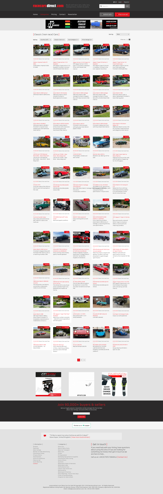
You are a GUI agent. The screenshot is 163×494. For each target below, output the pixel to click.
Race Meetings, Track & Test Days (68, 473)
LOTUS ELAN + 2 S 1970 (79, 314)
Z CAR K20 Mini (77, 154)
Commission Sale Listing (65, 458)
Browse (35, 446)
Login (120, 2)
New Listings (37, 450)
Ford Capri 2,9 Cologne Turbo (120, 314)
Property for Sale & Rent (65, 477)
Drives (60, 453)
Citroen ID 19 (36, 185)
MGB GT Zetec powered (79, 217)
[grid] (129, 39)
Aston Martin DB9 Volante (100, 123)
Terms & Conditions (39, 458)
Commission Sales (38, 453)
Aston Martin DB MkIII (39, 123)
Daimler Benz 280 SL (99, 154)
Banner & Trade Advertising (41, 451)
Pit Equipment (62, 455)
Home (35, 14)
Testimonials (37, 457)
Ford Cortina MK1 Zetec (39, 217)
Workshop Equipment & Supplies (68, 457)
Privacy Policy (37, 455)
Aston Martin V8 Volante (60, 93)
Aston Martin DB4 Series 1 (40, 93)
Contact (62, 14)
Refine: (35, 40)
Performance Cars (63, 467)
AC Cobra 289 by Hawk (79, 281)
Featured (36, 448)
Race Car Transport (64, 450)
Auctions (60, 462)
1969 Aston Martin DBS (39, 344)
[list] (127, 39)
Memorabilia (62, 470)
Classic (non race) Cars (65, 468)
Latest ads (107, 14)
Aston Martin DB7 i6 (78, 123)
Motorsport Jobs (63, 465)
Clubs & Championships (65, 475)
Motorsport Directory (64, 472)
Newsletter (72, 14)
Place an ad (123, 14)
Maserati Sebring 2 (58, 345)
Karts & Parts (62, 460)
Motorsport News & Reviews (67, 463)
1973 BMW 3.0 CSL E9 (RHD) (100, 185)
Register (126, 2)
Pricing (54, 14)
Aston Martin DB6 (38, 314)
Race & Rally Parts (63, 448)
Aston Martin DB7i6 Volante (61, 123)
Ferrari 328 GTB (77, 345)
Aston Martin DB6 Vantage (80, 93)
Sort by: (111, 34)
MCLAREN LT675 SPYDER (99, 344)
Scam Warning (37, 462)
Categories (44, 14)
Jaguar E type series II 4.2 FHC (121, 282)
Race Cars (61, 446)
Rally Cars (61, 451)
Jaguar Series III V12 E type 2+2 (81, 62)
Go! (127, 6)
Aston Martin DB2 (118, 93)
